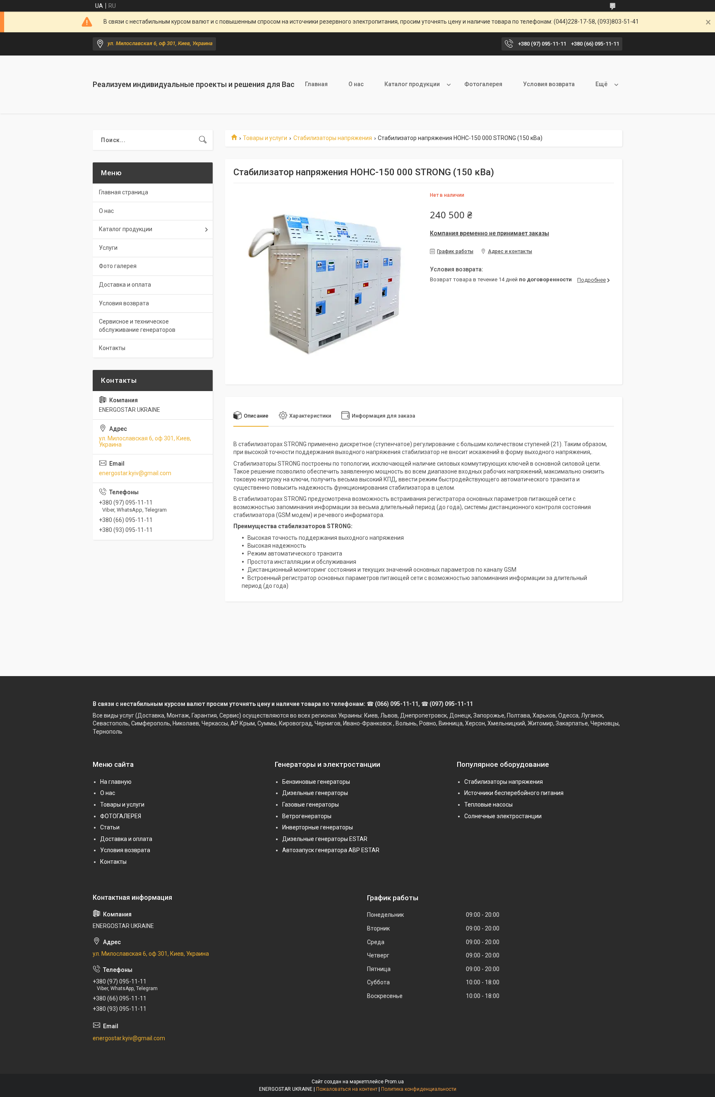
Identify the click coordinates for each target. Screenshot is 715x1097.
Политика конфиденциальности (418, 1089)
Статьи (110, 827)
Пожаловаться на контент (346, 1089)
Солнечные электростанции (503, 816)
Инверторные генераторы (317, 827)
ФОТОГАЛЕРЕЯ (120, 816)
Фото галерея (118, 266)
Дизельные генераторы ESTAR (324, 839)
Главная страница (123, 192)
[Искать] (203, 140)
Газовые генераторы (310, 804)
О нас (356, 84)
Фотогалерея (483, 84)
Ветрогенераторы (306, 816)
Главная (316, 84)
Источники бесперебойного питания (514, 793)
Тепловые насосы (488, 804)
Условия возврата (549, 84)
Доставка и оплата (125, 284)
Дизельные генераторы (315, 793)
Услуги (108, 247)
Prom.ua (394, 1082)
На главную (116, 781)
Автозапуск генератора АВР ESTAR (330, 850)
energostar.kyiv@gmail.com (135, 473)
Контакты (112, 348)
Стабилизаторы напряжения (332, 138)
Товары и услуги (265, 138)
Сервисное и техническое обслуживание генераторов (137, 325)
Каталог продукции (412, 84)
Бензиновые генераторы (316, 781)
